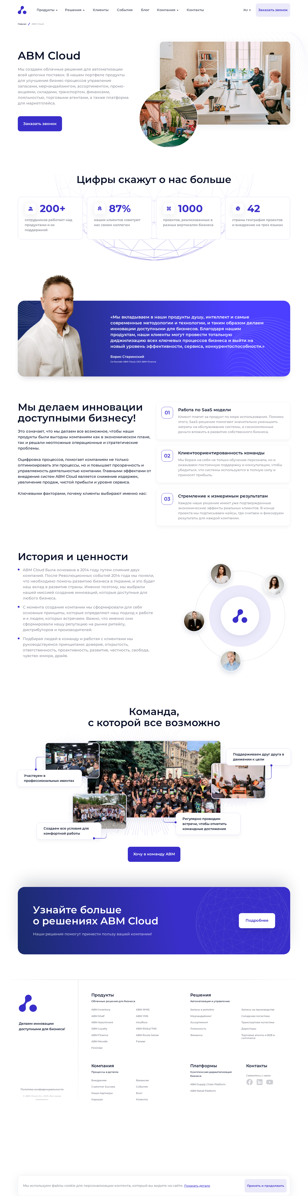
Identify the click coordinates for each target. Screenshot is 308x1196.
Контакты (195, 10)
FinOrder (97, 1047)
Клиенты (101, 10)
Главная (22, 24)
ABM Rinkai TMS (146, 1028)
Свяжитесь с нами (258, 1075)
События (125, 10)
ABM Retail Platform (203, 1090)
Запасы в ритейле (202, 1009)
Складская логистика (255, 1016)
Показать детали (197, 1186)
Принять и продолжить (265, 1186)
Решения (73, 10)
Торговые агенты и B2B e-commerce (258, 1037)
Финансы (196, 1035)
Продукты (45, 10)
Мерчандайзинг (201, 1016)
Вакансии (142, 1080)
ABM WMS (143, 1009)
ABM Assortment (102, 1022)
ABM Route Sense (147, 1035)
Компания (166, 10)
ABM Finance (99, 1035)
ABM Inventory (100, 1009)
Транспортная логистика (257, 1022)
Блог (145, 10)
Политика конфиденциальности (42, 1089)
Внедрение (99, 1080)
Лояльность (198, 1028)
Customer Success (103, 1086)
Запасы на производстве (257, 1009)
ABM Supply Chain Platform (208, 1084)
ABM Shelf (97, 1016)
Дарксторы (248, 1028)
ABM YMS (142, 1016)
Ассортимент (199, 1022)
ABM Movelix (99, 1041)
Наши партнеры (102, 1093)
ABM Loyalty (99, 1028)
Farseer (140, 1041)
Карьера (97, 1099)
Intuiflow (142, 1022)
